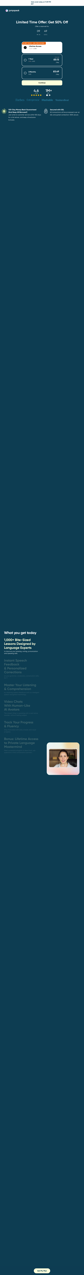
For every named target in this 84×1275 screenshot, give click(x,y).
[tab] (42, 47)
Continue (42, 83)
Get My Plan (42, 1271)
